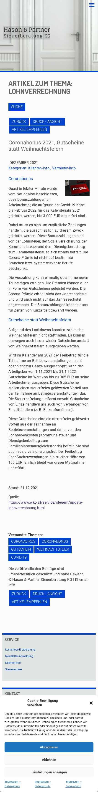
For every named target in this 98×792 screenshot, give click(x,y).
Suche (17, 107)
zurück (19, 121)
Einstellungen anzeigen (49, 772)
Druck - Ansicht (47, 121)
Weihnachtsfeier (53, 549)
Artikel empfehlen (29, 129)
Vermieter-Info (64, 168)
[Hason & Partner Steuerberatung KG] (26, 32)
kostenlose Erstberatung (20, 649)
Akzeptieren (49, 747)
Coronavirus (23, 541)
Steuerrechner (13, 669)
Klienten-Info (38, 168)
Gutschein (21, 549)
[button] (91, 703)
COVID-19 (19, 557)
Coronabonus (55, 541)
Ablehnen (49, 760)
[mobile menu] (92, 5)
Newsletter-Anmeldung (19, 656)
